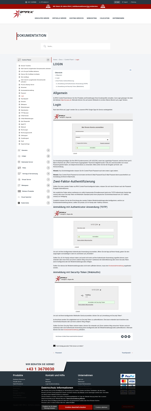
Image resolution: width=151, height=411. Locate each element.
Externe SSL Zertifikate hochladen (30, 74)
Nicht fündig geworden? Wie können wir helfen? (69, 346)
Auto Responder (25, 121)
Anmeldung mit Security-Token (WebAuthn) (71, 86)
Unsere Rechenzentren (84, 384)
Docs (60, 59)
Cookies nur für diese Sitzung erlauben (50, 407)
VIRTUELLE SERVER (59, 18)
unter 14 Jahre (70, 402)
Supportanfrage (25, 144)
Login (117, 2)
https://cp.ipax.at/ (66, 100)
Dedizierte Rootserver (19, 379)
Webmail (23, 127)
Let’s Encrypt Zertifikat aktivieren (30, 71)
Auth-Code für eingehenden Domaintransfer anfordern (36, 68)
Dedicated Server (42, 18)
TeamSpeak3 (24, 98)
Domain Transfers (26, 65)
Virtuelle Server (17, 381)
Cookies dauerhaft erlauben (75, 407)
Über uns (80, 379)
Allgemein (59, 75)
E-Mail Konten (25, 115)
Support (126, 2)
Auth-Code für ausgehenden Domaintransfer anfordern (33, 80)
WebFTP (23, 124)
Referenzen (81, 381)
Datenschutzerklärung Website (75, 398)
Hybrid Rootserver (18, 384)
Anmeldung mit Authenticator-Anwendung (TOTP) (73, 83)
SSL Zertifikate (25, 77)
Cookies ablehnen (101, 407)
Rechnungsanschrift (26, 132)
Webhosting (92, 18)
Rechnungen (24, 129)
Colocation (104, 18)
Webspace (24, 104)
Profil (22, 141)
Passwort (23, 93)
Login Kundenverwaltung (52, 384)
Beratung (133, 2)
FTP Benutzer (25, 113)
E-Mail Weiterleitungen (27, 118)
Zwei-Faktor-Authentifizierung (65, 80)
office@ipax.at (44, 2)
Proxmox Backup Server (27, 84)
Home (55, 59)
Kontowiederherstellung (27, 90)
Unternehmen (118, 18)
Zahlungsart (24, 135)
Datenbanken (24, 110)
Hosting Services (76, 18)
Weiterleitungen (25, 107)
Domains (23, 101)
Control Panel (69, 59)
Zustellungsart (25, 138)
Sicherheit (23, 87)
